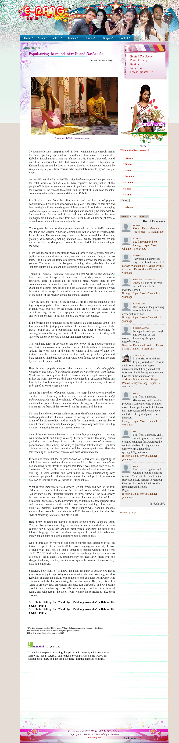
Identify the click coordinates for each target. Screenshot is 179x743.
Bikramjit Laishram (141, 327)
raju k (135, 393)
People (124, 216)
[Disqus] (69, 684)
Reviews (36, 47)
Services (92, 737)
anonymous (138, 255)
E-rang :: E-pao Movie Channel (139, 293)
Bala (135, 307)
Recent (134, 216)
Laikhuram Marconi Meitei (144, 279)
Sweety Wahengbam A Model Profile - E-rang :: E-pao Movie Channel (143, 267)
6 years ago (148, 348)
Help (99, 737)
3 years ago (140, 248)
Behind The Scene (141, 56)
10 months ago (155, 231)
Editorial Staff (139, 303)
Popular (144, 216)
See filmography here (145, 241)
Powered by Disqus (128, 512)
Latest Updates (141, 72)
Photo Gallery (138, 60)
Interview (136, 68)
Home (27, 47)
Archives (128, 207)
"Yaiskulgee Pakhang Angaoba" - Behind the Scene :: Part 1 (72, 603)
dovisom (136, 224)
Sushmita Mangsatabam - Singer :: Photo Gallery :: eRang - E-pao (141, 381)
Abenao (137, 283)
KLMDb (137, 238)
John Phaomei (139, 355)
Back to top (130, 738)
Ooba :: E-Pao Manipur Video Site (146, 229)
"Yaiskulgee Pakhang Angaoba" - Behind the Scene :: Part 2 (72, 610)
